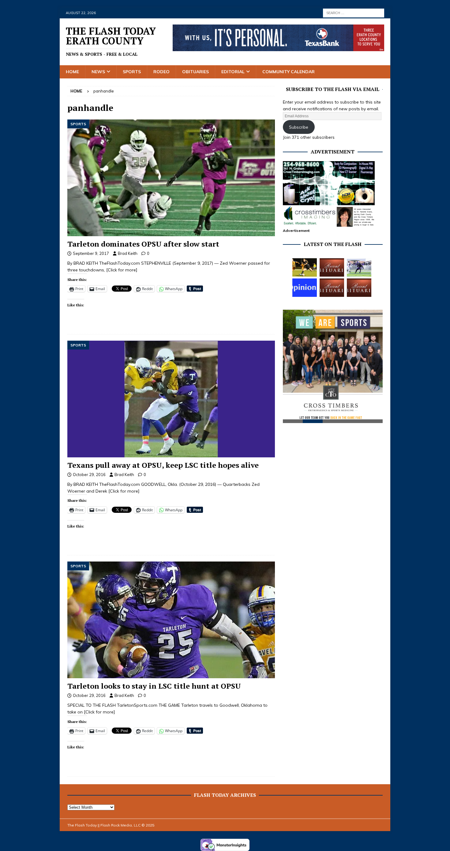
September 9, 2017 (91, 253)
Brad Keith (127, 253)
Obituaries (195, 71)
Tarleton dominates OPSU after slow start (143, 244)
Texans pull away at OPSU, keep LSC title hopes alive (163, 465)
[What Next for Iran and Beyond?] (304, 287)
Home (72, 71)
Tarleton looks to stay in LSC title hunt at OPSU (154, 686)
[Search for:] (353, 12)
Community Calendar (288, 71)
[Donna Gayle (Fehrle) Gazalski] (359, 287)
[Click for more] (121, 270)
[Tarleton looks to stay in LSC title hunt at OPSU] (171, 620)
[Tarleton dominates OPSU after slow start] (171, 177)
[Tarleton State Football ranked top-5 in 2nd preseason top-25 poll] (359, 267)
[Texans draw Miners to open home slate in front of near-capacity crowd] (304, 267)
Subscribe (298, 127)
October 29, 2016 (89, 474)
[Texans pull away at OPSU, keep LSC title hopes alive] (171, 399)
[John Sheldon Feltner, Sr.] (332, 267)
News (98, 71)
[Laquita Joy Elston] (332, 287)
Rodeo (161, 71)
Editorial (233, 71)
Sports (132, 71)
